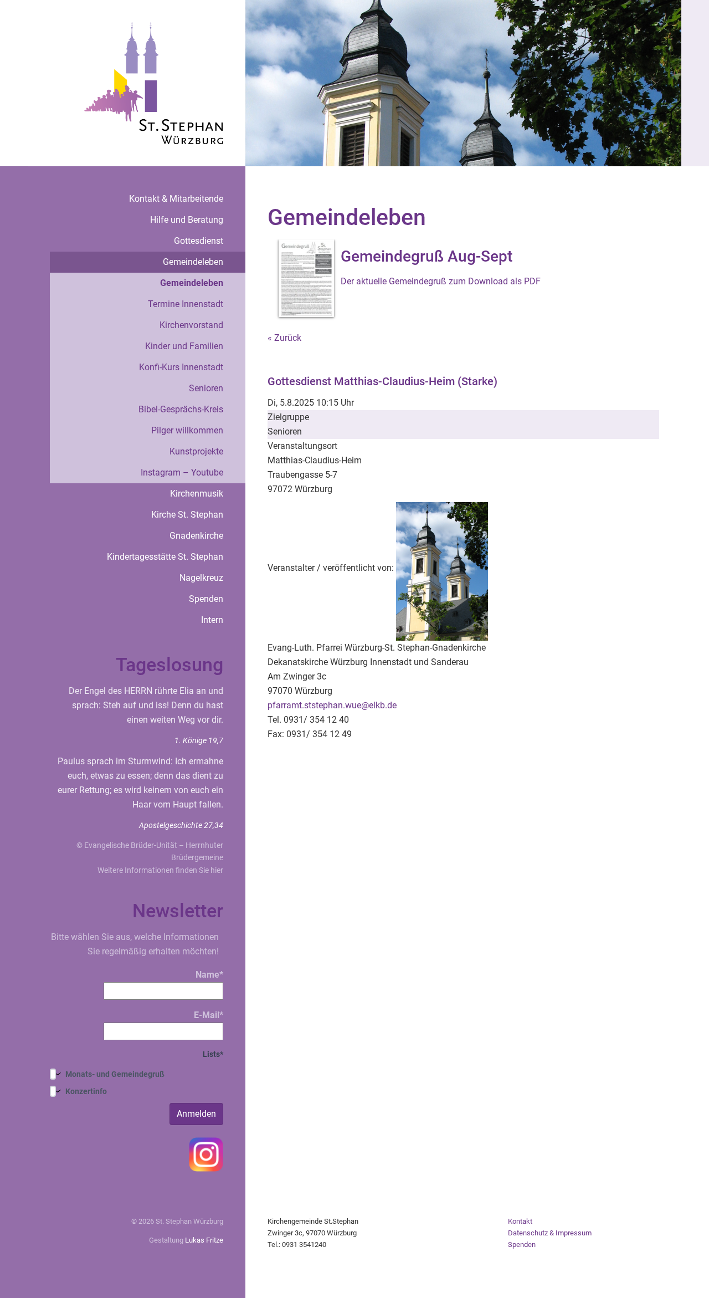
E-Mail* (208, 1015)
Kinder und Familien (184, 346)
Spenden (206, 599)
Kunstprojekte (196, 451)
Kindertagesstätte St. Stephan (165, 556)
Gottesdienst (198, 241)
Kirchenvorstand (191, 325)
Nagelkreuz (201, 578)
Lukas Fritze (204, 1240)
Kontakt (520, 1221)
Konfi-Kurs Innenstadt (181, 367)
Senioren (206, 388)
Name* (209, 974)
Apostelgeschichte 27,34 (181, 825)
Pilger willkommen (187, 430)
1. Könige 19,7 (198, 740)
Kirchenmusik (196, 493)
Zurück (287, 338)
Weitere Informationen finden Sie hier (160, 870)
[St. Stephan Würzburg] (154, 82)
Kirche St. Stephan (187, 514)
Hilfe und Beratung (186, 219)
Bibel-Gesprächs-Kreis (180, 409)
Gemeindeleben (193, 262)
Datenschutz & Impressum (550, 1233)
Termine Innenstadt (185, 304)
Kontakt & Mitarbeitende (176, 198)
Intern (212, 620)
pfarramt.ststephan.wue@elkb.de (332, 705)
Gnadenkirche (196, 535)
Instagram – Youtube (182, 472)
